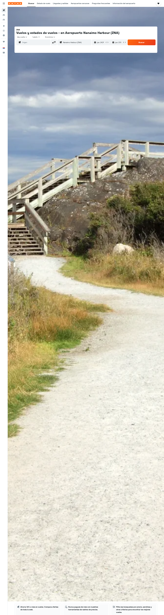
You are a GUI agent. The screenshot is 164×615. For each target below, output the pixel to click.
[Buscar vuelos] (4, 10)
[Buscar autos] (4, 19)
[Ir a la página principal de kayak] (15, 3)
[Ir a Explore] (4, 26)
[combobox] (22, 37)
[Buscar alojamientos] (4, 15)
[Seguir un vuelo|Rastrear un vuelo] (4, 30)
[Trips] (4, 41)
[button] (3, 3)
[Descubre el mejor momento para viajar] (4, 35)
